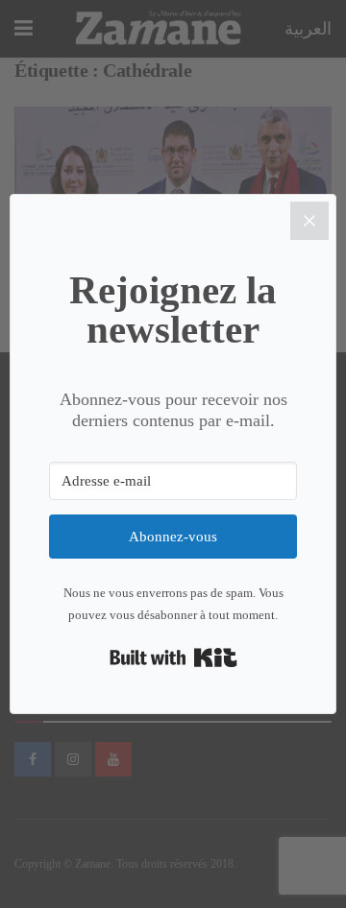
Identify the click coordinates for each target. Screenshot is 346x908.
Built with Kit (173, 657)
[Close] (309, 221)
